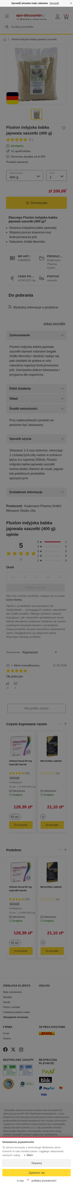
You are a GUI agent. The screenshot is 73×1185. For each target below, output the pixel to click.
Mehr (30, 1155)
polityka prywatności (44, 1180)
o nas (20, 1180)
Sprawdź (54, 3)
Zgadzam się (37, 1172)
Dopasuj (37, 1163)
